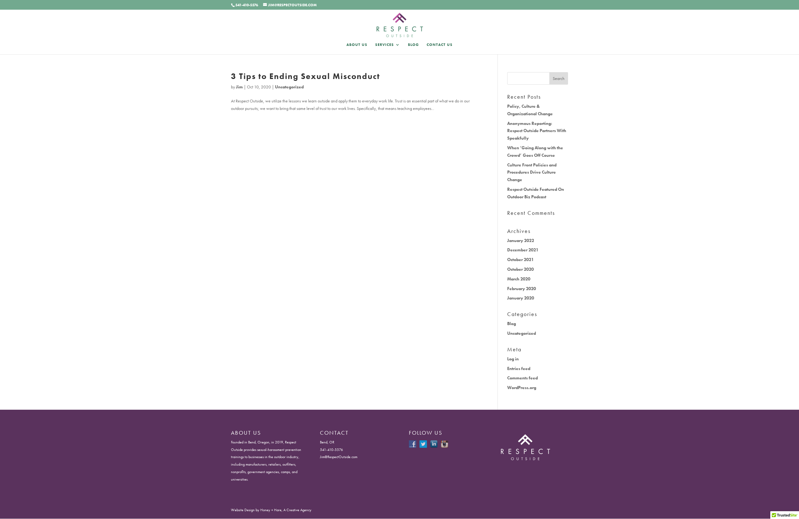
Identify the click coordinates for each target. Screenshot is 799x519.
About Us (356, 44)
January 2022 (520, 240)
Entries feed (518, 368)
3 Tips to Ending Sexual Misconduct (305, 76)
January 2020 (520, 298)
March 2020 (518, 279)
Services (384, 44)
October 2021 (520, 259)
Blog (413, 44)
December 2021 (522, 250)
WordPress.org (521, 387)
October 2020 (520, 269)
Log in (513, 359)
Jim (239, 87)
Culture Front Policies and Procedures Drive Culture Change (531, 172)
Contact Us (440, 44)
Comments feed (522, 378)
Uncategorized (289, 87)
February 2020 (521, 288)
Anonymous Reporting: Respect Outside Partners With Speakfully (536, 131)
